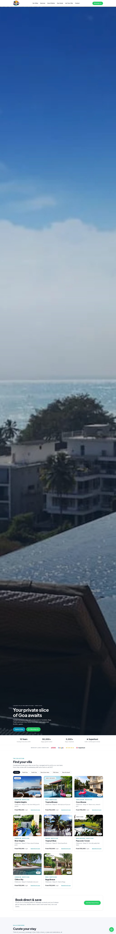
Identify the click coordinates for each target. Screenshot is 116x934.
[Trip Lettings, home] (16, 3)
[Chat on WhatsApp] (111, 929)
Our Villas (35, 3)
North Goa (25, 772)
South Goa (34, 772)
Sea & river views (45, 772)
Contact (77, 3)
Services (42, 3)
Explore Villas (19, 729)
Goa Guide (60, 3)
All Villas (17, 772)
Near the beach (66, 772)
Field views (55, 772)
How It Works (51, 3)
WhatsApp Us (97, 3)
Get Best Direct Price (92, 903)
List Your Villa (69, 3)
